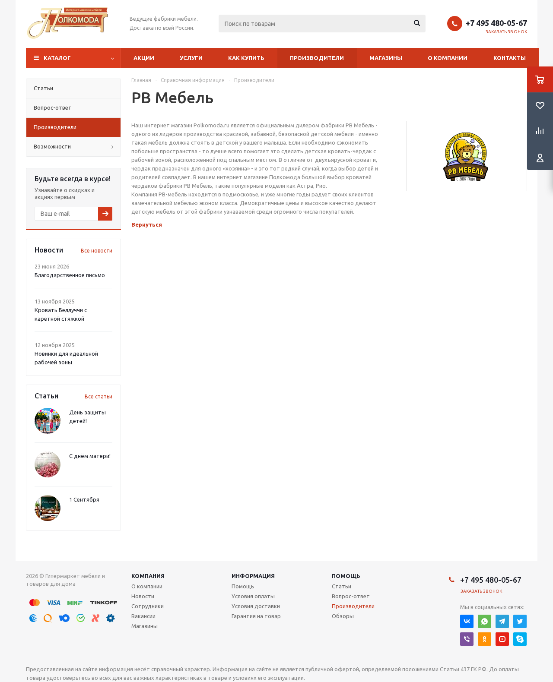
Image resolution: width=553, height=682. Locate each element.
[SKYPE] (520, 639)
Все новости (96, 250)
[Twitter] (520, 621)
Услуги (191, 58)
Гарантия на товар (256, 616)
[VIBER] (467, 639)
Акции (143, 58)
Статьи (341, 586)
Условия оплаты (253, 596)
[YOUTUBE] (502, 639)
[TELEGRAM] (502, 621)
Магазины (385, 58)
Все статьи (98, 396)
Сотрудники (147, 606)
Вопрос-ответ (351, 596)
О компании (447, 58)
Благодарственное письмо (70, 275)
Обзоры (343, 616)
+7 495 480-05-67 (496, 23)
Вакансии (143, 616)
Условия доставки (256, 606)
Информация (253, 576)
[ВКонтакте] (467, 621)
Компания (148, 576)
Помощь (346, 576)
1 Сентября (84, 499)
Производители (317, 58)
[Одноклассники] (484, 639)
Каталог (57, 58)
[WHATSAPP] (484, 621)
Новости (142, 596)
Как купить (246, 58)
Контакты (509, 58)
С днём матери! (90, 456)
